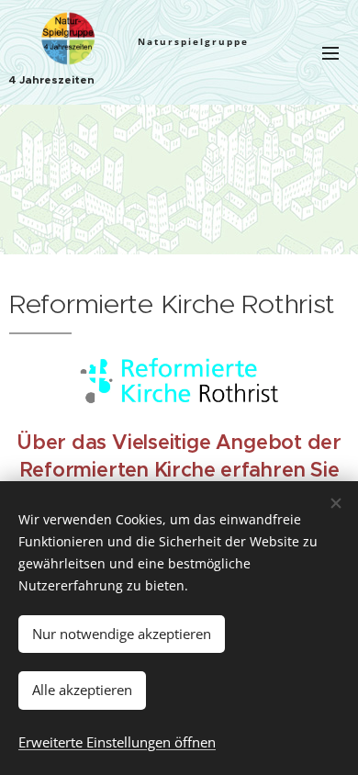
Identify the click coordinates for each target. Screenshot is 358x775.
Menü (330, 52)
